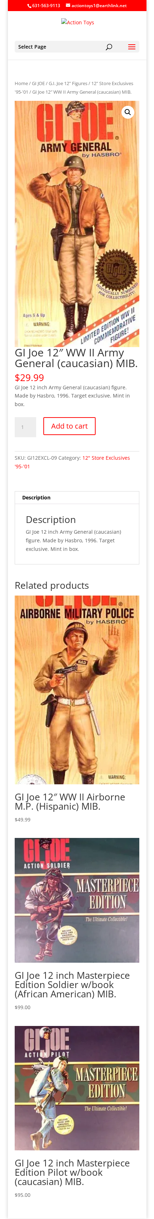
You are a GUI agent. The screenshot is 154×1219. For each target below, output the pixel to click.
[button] (127, 112)
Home (21, 83)
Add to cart (69, 426)
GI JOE (38, 83)
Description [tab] (36, 497)
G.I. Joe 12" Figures (68, 83)
